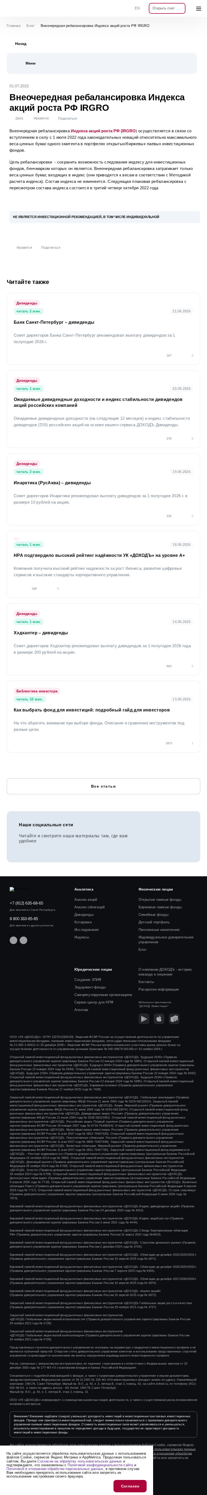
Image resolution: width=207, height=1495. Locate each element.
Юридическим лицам (93, 969)
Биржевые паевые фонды (160, 907)
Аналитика (83, 889)
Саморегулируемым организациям (103, 995)
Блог (143, 950)
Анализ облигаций (89, 907)
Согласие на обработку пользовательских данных (156, 1449)
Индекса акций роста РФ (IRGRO (103, 131)
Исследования (86, 930)
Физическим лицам (156, 889)
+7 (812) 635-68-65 (26, 903)
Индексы (81, 937)
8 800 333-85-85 (24, 918)
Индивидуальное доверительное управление (166, 939)
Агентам (81, 1010)
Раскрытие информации (159, 989)
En (137, 8)
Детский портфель (154, 922)
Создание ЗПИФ (88, 980)
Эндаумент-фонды (90, 987)
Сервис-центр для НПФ (93, 1002)
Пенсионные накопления (159, 930)
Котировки (83, 922)
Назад (21, 43)
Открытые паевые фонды (160, 900)
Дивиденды (84, 915)
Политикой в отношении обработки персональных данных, (55, 1469)
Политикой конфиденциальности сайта (100, 1465)
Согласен (130, 1486)
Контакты (146, 982)
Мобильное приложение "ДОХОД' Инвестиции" (155, 1004)
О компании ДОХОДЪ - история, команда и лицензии (166, 971)
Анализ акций (85, 900)
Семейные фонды (153, 915)
